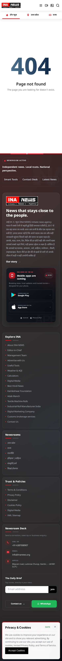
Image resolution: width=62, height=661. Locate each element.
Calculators (12, 376)
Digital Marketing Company (21, 411)
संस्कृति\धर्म (12, 463)
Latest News (49, 179)
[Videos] (46, 5)
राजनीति (10, 453)
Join (53, 589)
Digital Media (13, 381)
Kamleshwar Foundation (19, 391)
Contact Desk (30, 179)
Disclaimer (12, 500)
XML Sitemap (14, 515)
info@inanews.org (21, 554)
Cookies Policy (14, 505)
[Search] (58, 5)
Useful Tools (13, 365)
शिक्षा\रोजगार (12, 468)
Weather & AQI (14, 370)
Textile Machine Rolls (17, 401)
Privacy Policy (14, 495)
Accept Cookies (16, 650)
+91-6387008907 (20, 545)
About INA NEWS (15, 345)
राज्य (9, 448)
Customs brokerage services (21, 416)
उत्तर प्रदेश (11, 443)
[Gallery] (52, 5)
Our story (13, 261)
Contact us (18, 604)
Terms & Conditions (17, 490)
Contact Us (12, 421)
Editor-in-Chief (14, 350)
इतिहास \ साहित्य (14, 458)
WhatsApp (45, 604)
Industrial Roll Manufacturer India (24, 406)
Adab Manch (13, 396)
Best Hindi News (15, 386)
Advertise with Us (16, 360)
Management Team (17, 355)
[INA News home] (11, 5)
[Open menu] (41, 5)
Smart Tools (11, 179)
